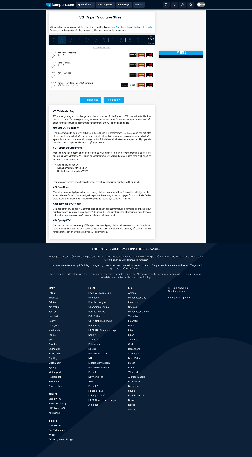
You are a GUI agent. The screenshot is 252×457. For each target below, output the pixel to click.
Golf (51, 339)
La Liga (92, 348)
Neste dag (112, 99)
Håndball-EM (95, 390)
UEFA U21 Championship (102, 330)
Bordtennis (54, 353)
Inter (130, 330)
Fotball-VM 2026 (97, 353)
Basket (52, 311)
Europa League (96, 311)
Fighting (53, 358)
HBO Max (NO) (57, 408)
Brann (131, 367)
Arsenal (132, 292)
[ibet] (149, 55)
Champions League (99, 306)
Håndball (53, 316)
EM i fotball (94, 316)
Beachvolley (55, 386)
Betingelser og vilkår (179, 297)
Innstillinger (124, 4)
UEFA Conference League (102, 400)
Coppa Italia (125, 27)
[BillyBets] (141, 55)
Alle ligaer (93, 404)
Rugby (52, 320)
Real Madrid (134, 381)
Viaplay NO (55, 398)
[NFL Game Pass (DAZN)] (133, 85)
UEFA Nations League (100, 320)
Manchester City (137, 297)
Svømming (54, 381)
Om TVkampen (57, 430)
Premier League (97, 302)
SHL (142, 27)
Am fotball (54, 306)
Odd (130, 344)
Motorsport (55, 362)
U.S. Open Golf (96, 395)
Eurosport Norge (58, 403)
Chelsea (132, 306)
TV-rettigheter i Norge (61, 439)
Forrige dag (92, 99)
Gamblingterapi (176, 291)
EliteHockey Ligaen (99, 362)
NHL (90, 358)
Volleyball (54, 325)
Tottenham (134, 316)
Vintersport (55, 372)
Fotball (52, 292)
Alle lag (132, 409)
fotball (135, 27)
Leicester (133, 320)
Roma (131, 325)
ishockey (149, 27)
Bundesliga (94, 325)
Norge (131, 400)
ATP (90, 381)
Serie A (114, 27)
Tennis (52, 334)
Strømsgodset (136, 353)
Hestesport (55, 376)
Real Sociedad (136, 395)
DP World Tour (96, 376)
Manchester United (138, 311)
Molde (131, 362)
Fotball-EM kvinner (98, 367)
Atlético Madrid (136, 376)
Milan (131, 334)
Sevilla (131, 390)
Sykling (53, 367)
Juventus (133, 339)
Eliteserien (94, 344)
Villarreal (133, 372)
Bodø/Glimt (134, 358)
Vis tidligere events (102, 47)
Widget (52, 434)
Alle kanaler (55, 412)
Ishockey (53, 297)
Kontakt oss (55, 425)
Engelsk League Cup (99, 292)
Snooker (53, 344)
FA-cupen (93, 297)
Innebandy (54, 330)
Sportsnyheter (105, 4)
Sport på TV (84, 4)
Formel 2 (93, 386)
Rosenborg (134, 348)
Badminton (54, 348)
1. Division (93, 339)
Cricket (53, 302)
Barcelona (133, 386)
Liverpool (133, 302)
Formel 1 (93, 372)
